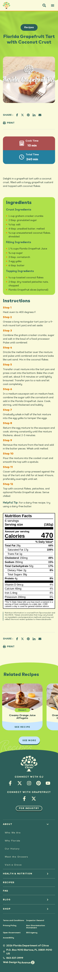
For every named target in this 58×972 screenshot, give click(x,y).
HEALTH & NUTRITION (17, 874)
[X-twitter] (19, 783)
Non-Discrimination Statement (35, 927)
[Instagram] (29, 783)
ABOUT (7, 824)
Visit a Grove (13, 865)
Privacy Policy (9, 926)
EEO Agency (31, 933)
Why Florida (12, 841)
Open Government (12, 933)
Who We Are (13, 833)
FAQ (5, 891)
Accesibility (8, 938)
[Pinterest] (38, 783)
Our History (12, 849)
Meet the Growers (16, 857)
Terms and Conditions (13, 920)
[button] (44, 5)
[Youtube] (48, 783)
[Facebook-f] (10, 783)
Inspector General (35, 920)
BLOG (7, 900)
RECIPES (9, 882)
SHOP (7, 909)
